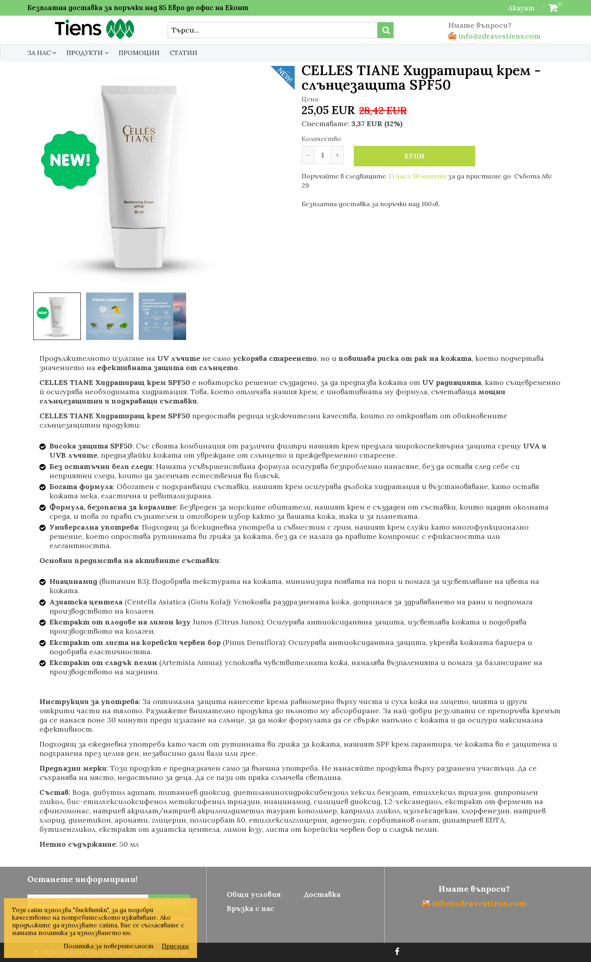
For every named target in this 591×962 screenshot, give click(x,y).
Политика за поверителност (109, 946)
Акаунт (521, 8)
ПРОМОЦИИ (139, 53)
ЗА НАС (39, 53)
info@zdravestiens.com (498, 36)
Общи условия (254, 894)
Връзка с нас (250, 908)
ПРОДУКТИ (85, 53)
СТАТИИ (183, 53)
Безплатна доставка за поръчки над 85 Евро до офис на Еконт (137, 7)
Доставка (322, 894)
